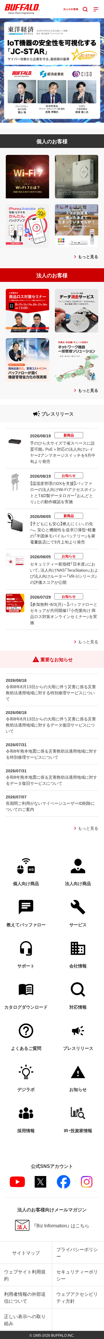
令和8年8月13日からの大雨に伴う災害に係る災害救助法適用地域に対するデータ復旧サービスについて (51, 725)
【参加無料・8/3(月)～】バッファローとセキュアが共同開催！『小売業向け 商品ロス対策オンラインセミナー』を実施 (63, 613)
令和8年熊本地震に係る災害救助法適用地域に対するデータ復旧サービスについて (51, 780)
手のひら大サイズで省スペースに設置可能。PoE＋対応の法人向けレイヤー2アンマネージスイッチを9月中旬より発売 (62, 452)
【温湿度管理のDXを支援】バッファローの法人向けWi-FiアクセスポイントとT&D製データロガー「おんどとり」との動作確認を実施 (63, 492)
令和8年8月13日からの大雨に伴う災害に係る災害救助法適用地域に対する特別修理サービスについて (51, 693)
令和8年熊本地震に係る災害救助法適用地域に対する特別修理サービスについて (51, 754)
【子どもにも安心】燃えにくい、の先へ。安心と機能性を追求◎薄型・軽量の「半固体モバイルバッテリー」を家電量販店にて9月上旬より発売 (63, 533)
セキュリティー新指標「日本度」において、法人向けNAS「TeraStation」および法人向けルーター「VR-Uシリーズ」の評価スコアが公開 (64, 573)
